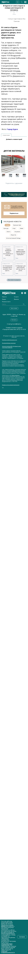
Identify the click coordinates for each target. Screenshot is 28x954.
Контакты (14, 320)
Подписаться (14, 213)
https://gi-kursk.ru (16, 375)
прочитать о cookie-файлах (7, 925)
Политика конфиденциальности (9, 340)
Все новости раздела (14, 280)
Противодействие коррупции (9, 343)
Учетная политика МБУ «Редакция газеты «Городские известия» (11, 347)
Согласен (22, 937)
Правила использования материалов (10, 385)
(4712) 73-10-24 (21, 329)
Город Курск (12, 129)
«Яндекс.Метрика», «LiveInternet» (7, 944)
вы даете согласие (6, 932)
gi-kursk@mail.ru (16, 324)
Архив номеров (14, 308)
